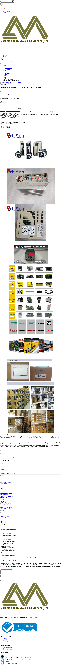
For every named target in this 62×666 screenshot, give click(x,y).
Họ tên (2, 463)
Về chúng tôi (7, 69)
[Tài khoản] (1, 53)
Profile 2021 (5, 639)
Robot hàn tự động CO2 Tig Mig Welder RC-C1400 (6, 498)
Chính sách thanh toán (7, 642)
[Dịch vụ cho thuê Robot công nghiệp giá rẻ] (6, 504)
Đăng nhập (5, 55)
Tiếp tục (2, 475)
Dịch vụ (6, 74)
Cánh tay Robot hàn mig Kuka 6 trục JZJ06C (5, 487)
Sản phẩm (5, 70)
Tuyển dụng (7, 73)
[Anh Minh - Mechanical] (24, 49)
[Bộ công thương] (18, 633)
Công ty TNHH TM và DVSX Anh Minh (14, 445)
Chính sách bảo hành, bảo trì (8, 649)
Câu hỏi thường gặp (9, 68)
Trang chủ (5, 65)
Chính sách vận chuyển (7, 647)
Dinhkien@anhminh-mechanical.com (8, 541)
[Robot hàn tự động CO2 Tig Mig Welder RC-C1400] (6, 494)
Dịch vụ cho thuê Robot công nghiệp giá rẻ (6, 508)
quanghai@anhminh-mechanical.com (12, 9)
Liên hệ (4, 12)
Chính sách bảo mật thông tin (8, 648)
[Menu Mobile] (0, 63)
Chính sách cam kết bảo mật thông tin (10, 640)
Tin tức (4, 72)
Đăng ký (4, 56)
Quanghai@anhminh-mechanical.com (8, 529)
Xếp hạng (3, 473)
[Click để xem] (31, 82)
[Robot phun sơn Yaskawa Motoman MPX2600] (6, 514)
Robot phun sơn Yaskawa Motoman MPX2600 (5, 518)
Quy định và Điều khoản (7, 641)
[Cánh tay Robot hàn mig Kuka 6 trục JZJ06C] (6, 483)
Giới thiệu (5, 67)
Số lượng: (2, 100)
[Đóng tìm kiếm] (1, 4)
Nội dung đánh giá (5, 469)
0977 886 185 (7, 11)
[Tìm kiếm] (13, 1)
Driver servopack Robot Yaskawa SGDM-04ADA (10, 111)
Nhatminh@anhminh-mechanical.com (8, 535)
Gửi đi (2, 580)
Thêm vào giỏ (3, 492)
